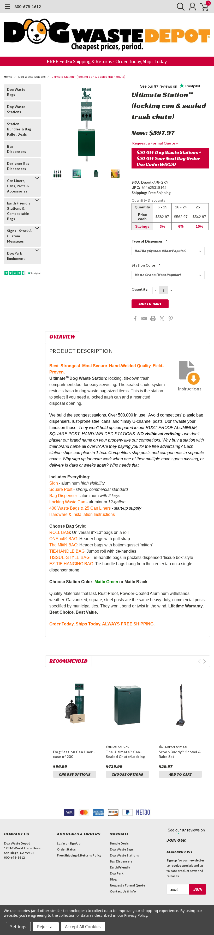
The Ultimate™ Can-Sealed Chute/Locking (125, 754)
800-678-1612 (27, 6)
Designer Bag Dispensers (18, 166)
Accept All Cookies (83, 927)
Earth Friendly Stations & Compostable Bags (18, 211)
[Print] (153, 318)
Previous (51, 124)
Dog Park (116, 873)
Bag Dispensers (16, 149)
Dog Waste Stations (32, 77)
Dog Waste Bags (16, 92)
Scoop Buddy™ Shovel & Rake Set (180, 754)
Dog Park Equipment (16, 256)
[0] (202, 6)
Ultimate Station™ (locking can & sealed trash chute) (88, 77)
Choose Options (75, 774)
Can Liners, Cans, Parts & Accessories (18, 186)
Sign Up (74, 843)
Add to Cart (180, 774)
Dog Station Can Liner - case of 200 (74, 754)
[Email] (144, 318)
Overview (62, 336)
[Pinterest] (170, 318)
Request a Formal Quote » (155, 143)
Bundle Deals (119, 843)
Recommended (68, 660)
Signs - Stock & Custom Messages (19, 236)
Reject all (46, 927)
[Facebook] (135, 318)
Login (61, 843)
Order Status (66, 849)
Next (121, 124)
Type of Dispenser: (150, 241)
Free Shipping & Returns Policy (79, 855)
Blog (113, 879)
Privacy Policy (135, 915)
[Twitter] (161, 318)
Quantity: (140, 289)
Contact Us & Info (123, 891)
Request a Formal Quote (127, 885)
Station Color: (146, 265)
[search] (179, 6)
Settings (18, 927)
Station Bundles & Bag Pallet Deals (19, 129)
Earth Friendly (120, 867)
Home (8, 77)
